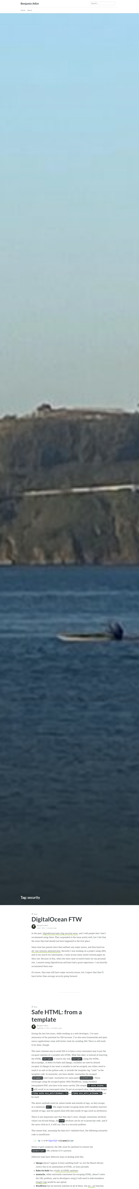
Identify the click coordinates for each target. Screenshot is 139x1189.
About (29, 10)
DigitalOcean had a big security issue (60, 933)
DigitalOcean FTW (56, 919)
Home (23, 10)
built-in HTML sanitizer (66, 1170)
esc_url (91, 1186)
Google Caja (41, 1182)
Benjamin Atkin (30, 3)
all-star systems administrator (46, 951)
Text (35, 914)
